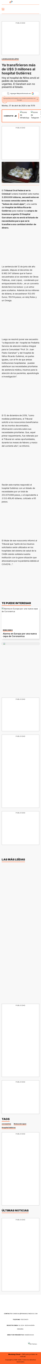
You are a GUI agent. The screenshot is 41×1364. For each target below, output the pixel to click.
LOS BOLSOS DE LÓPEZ (10, 59)
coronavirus (6, 1124)
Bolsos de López (20, 1124)
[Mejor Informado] (20, 9)
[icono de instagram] (32, 2)
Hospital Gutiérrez (9, 1127)
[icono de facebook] (21, 2)
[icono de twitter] (26, 2)
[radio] (5, 2)
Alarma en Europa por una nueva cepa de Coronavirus (20, 635)
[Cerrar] (37, 99)
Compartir (8, 116)
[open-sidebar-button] (3, 9)
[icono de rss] (38, 2)
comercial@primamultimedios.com (20, 1313)
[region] (21, 38)
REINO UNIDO (8, 630)
